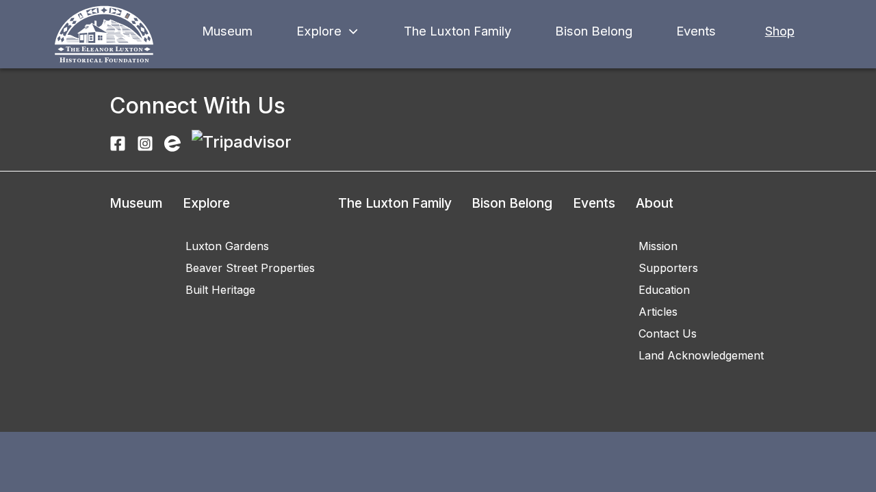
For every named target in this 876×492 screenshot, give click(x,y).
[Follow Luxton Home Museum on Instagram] (145, 142)
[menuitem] (250, 246)
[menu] (136, 219)
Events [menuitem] (594, 203)
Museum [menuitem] (136, 203)
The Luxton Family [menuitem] (395, 203)
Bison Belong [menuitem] (512, 203)
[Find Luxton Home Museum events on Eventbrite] (172, 142)
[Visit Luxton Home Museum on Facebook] (118, 142)
